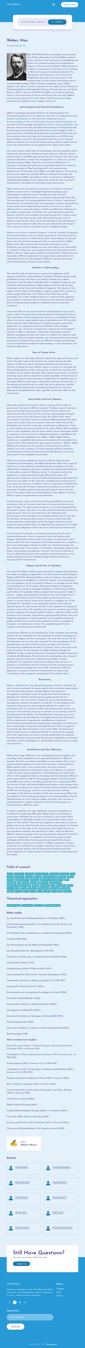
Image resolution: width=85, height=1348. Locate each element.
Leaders (25, 882)
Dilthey (65, 136)
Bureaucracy (19, 874)
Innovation (35, 879)
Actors (9, 874)
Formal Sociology (13, 905)
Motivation (45, 885)
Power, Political (13, 888)
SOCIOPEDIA (13, 5)
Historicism (38, 905)
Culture (10, 877)
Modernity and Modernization (18, 885)
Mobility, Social (55, 882)
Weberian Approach (52, 905)
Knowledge (11, 882)
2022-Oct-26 (20, 46)
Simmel (50, 125)
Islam (67, 879)
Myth (53, 885)
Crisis (73, 874)
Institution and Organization (52, 879)
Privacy (23, 888)
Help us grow (70, 5)
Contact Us (21, 1264)
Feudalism (62, 877)
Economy (29, 877)
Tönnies (58, 125)
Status (39, 891)
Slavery (26, 891)
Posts (58, 1292)
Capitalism (30, 874)
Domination (19, 877)
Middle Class (43, 882)
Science (18, 891)
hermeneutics (66, 122)
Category (60, 1289)
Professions (32, 888)
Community (64, 874)
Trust (54, 891)
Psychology (55, 888)
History (70, 877)
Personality (61, 885)
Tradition (47, 891)
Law (19, 882)
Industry (10, 879)
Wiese (70, 125)
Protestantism (43, 888)
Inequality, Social (22, 879)
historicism (50, 122)
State (32, 891)
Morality (35, 885)
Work (60, 891)
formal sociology (14, 122)
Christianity (54, 874)
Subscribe (15, 1327)
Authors (59, 1296)
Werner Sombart (28, 87)
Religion (10, 891)
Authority (67, 891)
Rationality (65, 888)
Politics (69, 885)
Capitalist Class (42, 874)
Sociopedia (51, 1344)
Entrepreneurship (49, 877)
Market (33, 882)
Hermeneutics (27, 905)
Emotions (37, 877)
